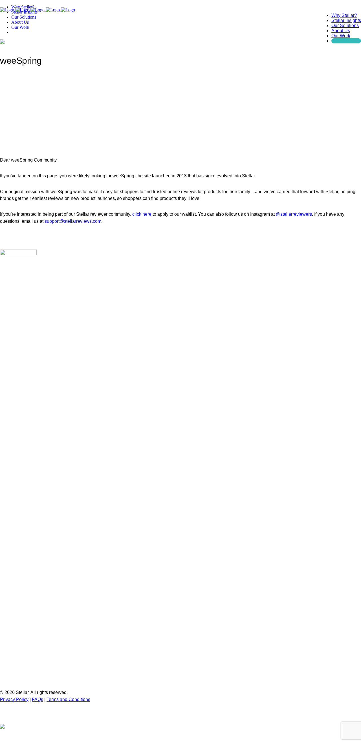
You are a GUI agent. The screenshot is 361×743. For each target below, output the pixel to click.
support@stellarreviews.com (73, 221)
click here (141, 214)
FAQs (37, 699)
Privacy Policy (14, 699)
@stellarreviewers (294, 214)
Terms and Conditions (68, 699)
